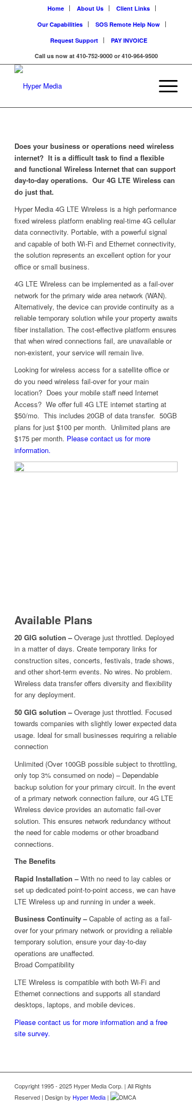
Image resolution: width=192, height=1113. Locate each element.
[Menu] (163, 86)
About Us (90, 8)
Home (55, 8)
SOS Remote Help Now (127, 24)
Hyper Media (89, 1097)
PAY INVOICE (129, 40)
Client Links (133, 8)
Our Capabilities (60, 24)
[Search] (137, 86)
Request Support (74, 40)
